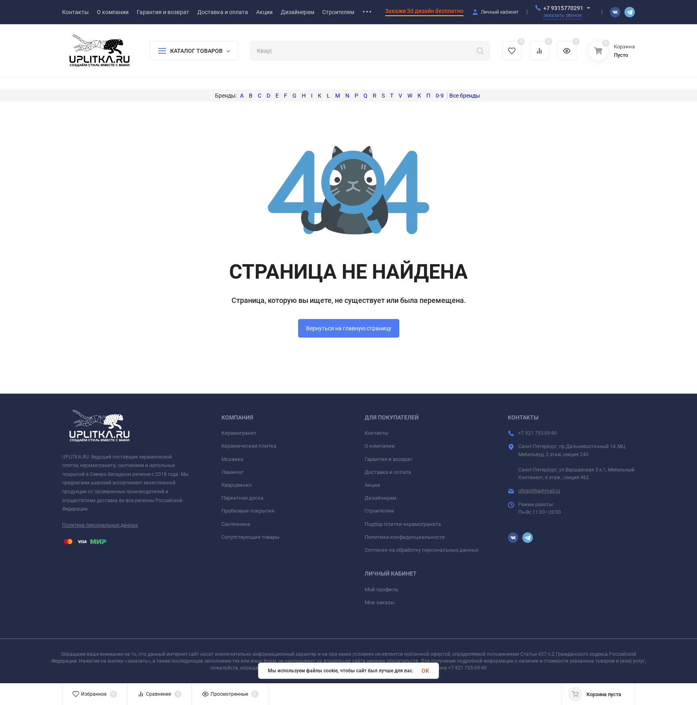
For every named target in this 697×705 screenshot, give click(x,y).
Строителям (379, 511)
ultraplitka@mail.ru (539, 491)
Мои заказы (379, 602)
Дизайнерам (380, 498)
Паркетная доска (242, 498)
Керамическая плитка (248, 446)
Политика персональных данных (100, 525)
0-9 (440, 95)
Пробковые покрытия (247, 511)
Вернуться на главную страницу (348, 328)
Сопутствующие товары (250, 537)
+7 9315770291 (563, 8)
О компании (380, 446)
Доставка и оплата (388, 472)
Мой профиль (381, 589)
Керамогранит (239, 433)
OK (425, 670)
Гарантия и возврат (388, 459)
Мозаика (232, 459)
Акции (372, 485)
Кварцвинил (236, 485)
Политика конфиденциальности (405, 537)
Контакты (376, 433)
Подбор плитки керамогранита (403, 524)
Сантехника (235, 524)
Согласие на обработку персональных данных (421, 550)
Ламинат (232, 472)
